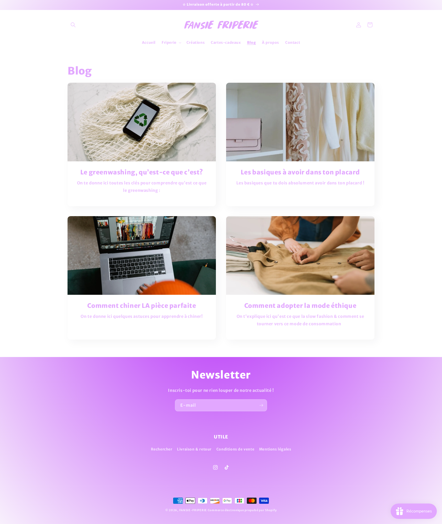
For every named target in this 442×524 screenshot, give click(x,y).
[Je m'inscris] (261, 405)
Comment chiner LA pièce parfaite (141, 306)
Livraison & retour (194, 449)
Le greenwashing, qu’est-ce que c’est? (141, 172)
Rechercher (161, 449)
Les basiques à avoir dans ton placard (300, 172)
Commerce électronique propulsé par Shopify (242, 510)
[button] (73, 24)
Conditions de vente (235, 449)
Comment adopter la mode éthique (300, 306)
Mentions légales (275, 449)
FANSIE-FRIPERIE (193, 510)
